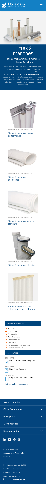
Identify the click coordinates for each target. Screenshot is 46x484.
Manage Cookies (19, 479)
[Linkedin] (5, 439)
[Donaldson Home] (20, 5)
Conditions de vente (11, 473)
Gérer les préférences (12, 476)
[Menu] (41, 5)
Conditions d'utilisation (13, 469)
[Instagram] (20, 439)
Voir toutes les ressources (15, 384)
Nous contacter (11, 402)
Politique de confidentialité (14, 465)
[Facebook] (15, 439)
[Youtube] (10, 439)
